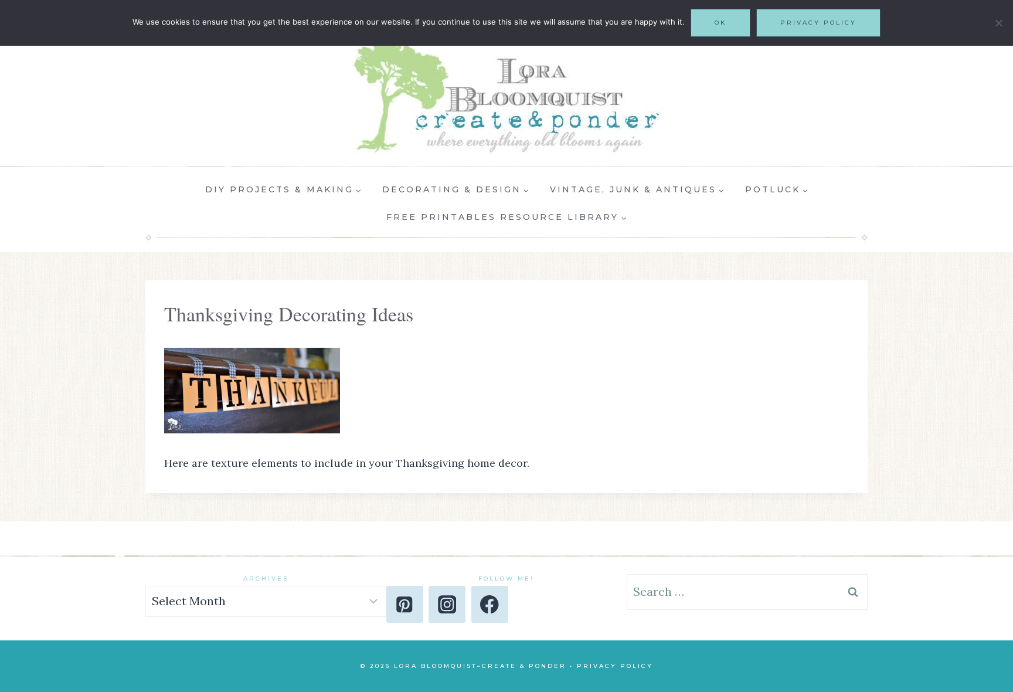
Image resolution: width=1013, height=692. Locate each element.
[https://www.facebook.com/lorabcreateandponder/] (489, 604)
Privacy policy (818, 22)
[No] (998, 23)
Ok (720, 22)
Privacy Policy (615, 666)
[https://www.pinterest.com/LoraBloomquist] (404, 604)
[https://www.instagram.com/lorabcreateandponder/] (447, 604)
